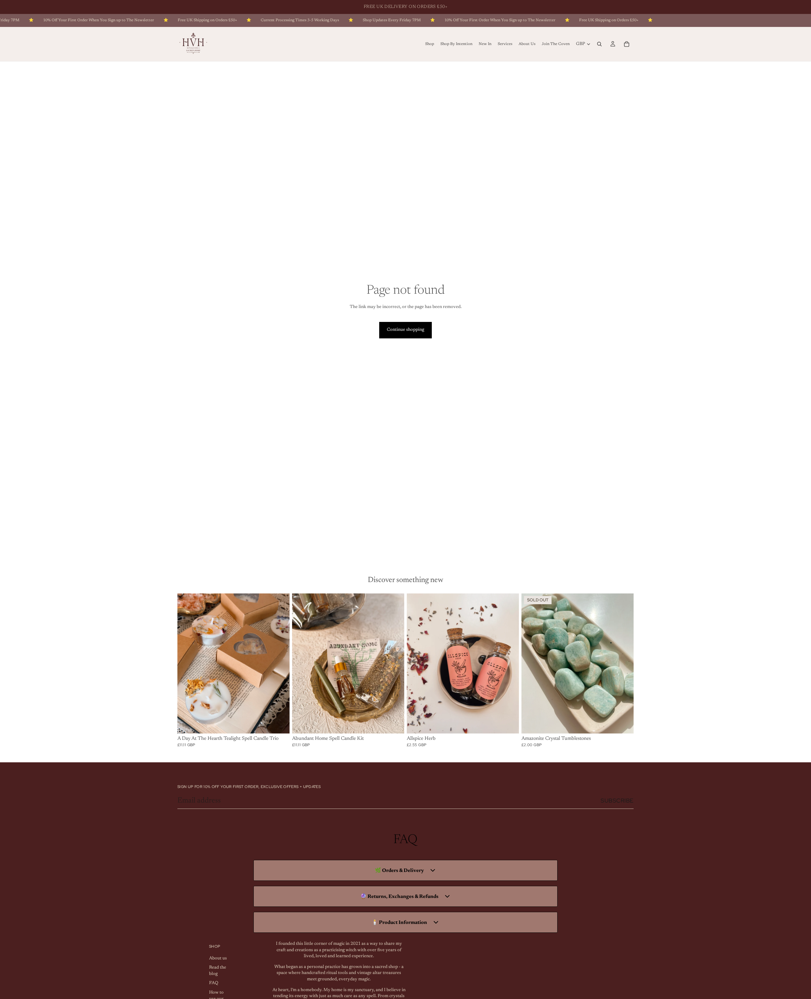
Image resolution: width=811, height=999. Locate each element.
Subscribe (617, 800)
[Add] (279, 723)
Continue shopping (405, 330)
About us (218, 958)
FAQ (213, 983)
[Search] (599, 44)
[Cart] (627, 44)
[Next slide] (280, 663)
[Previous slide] (186, 663)
